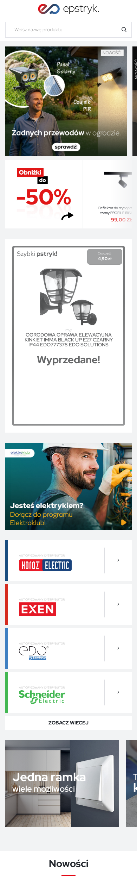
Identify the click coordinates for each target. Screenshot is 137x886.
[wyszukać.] (124, 30)
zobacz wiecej (68, 723)
